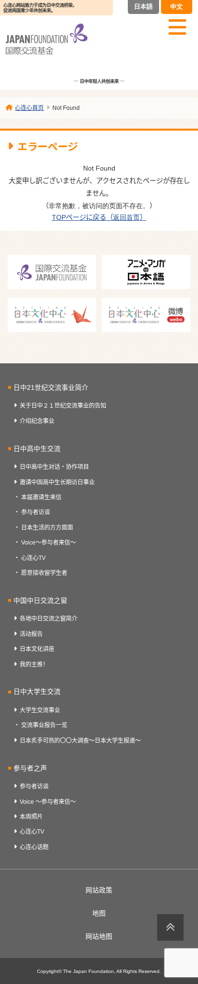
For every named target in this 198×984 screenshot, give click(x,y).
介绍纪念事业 (37, 421)
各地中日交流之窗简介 (48, 618)
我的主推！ (34, 664)
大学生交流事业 (40, 710)
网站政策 (99, 890)
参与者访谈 (35, 512)
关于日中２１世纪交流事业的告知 (63, 405)
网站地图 (99, 936)
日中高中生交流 (37, 448)
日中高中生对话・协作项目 (54, 467)
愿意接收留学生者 (44, 573)
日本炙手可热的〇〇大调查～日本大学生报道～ (80, 740)
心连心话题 (34, 847)
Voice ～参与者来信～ (48, 801)
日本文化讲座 (37, 649)
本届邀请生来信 (41, 497)
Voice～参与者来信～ (48, 542)
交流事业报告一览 (44, 725)
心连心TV (33, 558)
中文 (176, 6)
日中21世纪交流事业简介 (50, 387)
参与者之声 (30, 768)
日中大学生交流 (37, 691)
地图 (99, 913)
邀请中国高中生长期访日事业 (57, 482)
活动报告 (31, 634)
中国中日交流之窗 (40, 600)
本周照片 (31, 816)
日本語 (143, 6)
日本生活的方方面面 (47, 527)
